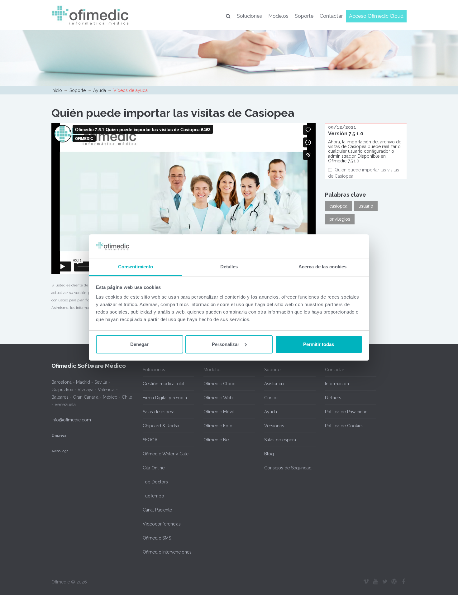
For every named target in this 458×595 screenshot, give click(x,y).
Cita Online (154, 467)
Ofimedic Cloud (219, 383)
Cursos (271, 397)
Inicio (56, 90)
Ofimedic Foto (217, 425)
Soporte (304, 16)
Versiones (274, 425)
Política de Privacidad (346, 411)
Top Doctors (155, 481)
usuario (366, 206)
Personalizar (225, 344)
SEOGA (150, 439)
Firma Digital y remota (165, 397)
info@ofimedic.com (71, 419)
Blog (269, 453)
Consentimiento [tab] (135, 266)
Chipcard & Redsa (161, 425)
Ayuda (99, 90)
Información (337, 383)
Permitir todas (318, 344)
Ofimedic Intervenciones (167, 551)
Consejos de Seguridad (288, 467)
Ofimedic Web (218, 397)
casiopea (338, 206)
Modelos (278, 16)
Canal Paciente (157, 509)
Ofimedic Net (216, 439)
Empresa (58, 435)
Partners (333, 397)
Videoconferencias (162, 523)
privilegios (339, 219)
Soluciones (249, 16)
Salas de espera (158, 411)
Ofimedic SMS (157, 537)
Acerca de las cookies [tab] (322, 266)
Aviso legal (60, 451)
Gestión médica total (163, 383)
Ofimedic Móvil (218, 411)
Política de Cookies (344, 425)
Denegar (139, 344)
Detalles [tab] (229, 266)
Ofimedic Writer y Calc (165, 453)
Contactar (331, 16)
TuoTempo (153, 495)
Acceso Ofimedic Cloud (376, 16)
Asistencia (274, 383)
